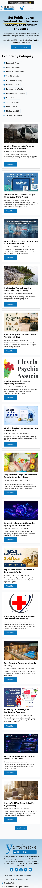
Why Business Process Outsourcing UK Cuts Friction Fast (21, 242)
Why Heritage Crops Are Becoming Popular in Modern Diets (20, 476)
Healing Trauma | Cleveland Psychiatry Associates (17, 382)
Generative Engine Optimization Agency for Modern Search (19, 524)
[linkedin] (25, 869)
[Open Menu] (31, 7)
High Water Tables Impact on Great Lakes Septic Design (18, 289)
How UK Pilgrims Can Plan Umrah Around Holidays (20, 335)
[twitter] (16, 869)
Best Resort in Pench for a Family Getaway (20, 664)
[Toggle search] (40, 8)
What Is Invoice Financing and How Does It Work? (21, 429)
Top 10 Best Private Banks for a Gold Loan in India (19, 571)
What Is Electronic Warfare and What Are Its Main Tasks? (19, 147)
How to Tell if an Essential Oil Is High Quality (19, 804)
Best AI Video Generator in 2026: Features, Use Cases (19, 757)
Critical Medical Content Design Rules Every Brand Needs (19, 195)
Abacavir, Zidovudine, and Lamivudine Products (16, 711)
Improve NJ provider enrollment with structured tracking (19, 617)
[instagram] (21, 869)
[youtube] (30, 869)
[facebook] (11, 869)
